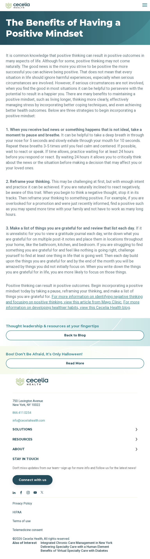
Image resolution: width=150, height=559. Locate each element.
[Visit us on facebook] (21, 492)
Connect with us (32, 480)
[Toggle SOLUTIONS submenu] (75, 432)
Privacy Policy (22, 503)
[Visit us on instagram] (28, 492)
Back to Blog (75, 335)
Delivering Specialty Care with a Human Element (75, 547)
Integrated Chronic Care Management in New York (76, 543)
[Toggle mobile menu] (143, 5)
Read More (75, 363)
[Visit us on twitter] (42, 492)
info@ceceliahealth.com (28, 420)
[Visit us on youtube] (35, 492)
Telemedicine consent (27, 530)
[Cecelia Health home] (17, 5)
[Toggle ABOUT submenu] (75, 452)
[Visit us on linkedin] (14, 492)
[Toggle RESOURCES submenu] (75, 442)
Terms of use (21, 521)
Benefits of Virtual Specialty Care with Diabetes (74, 551)
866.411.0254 (21, 413)
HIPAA (16, 512)
